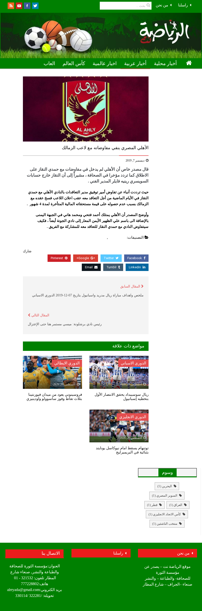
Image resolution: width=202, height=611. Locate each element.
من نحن (162, 5)
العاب (49, 63)
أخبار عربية (135, 63)
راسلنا (183, 5)
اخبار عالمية (105, 63)
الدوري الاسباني (133, 363)
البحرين (164, 486)
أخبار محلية (165, 63)
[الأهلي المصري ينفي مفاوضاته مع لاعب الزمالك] (86, 109)
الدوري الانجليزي (132, 417)
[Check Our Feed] (11, 5)
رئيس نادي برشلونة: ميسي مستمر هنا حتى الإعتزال (65, 324)
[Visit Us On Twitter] (35, 5)
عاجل (101, 237)
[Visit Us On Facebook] (27, 5)
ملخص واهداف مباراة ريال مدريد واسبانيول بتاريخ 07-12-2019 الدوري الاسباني (88, 295)
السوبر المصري (164, 495)
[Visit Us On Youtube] (19, 5)
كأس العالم (74, 63)
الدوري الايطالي (67, 363)
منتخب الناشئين (164, 523)
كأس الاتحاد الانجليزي (165, 514)
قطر (152, 505)
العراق (175, 505)
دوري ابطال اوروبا (174, 74)
